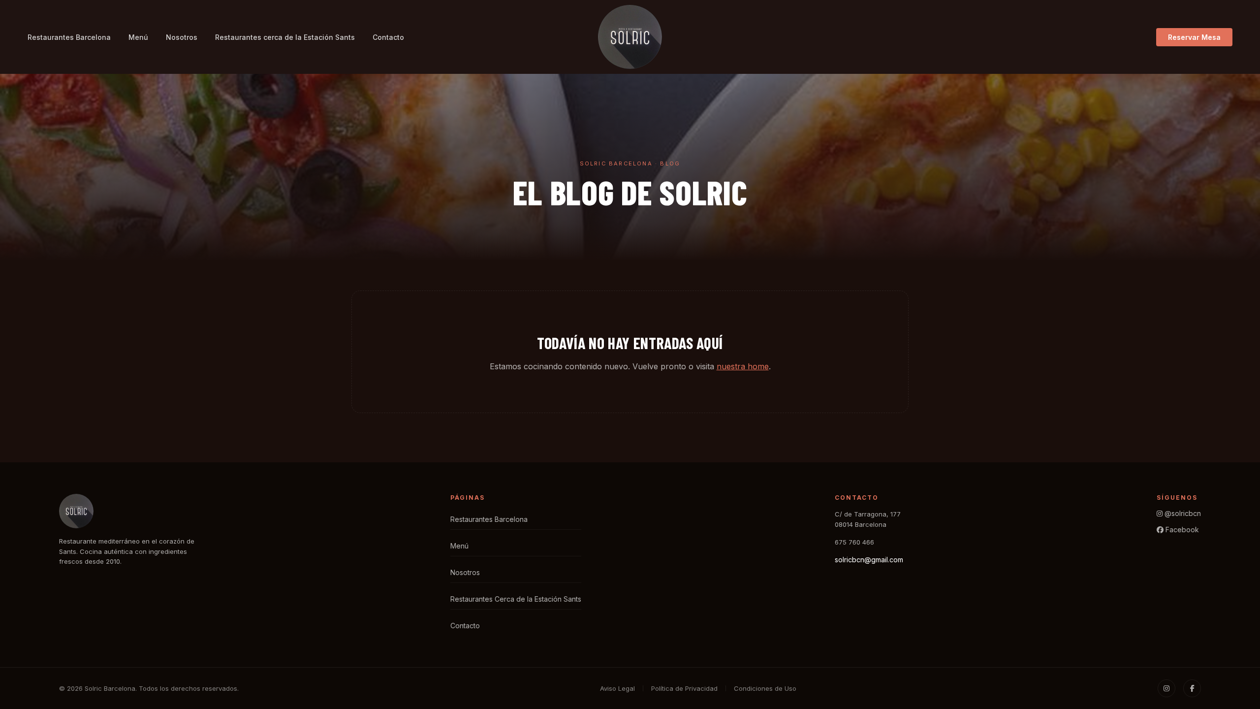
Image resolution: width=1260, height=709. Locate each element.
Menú (138, 37)
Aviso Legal (617, 688)
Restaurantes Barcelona (69, 37)
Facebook (1181, 529)
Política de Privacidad (684, 688)
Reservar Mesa (1194, 37)
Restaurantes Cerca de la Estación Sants (515, 599)
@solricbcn (1182, 513)
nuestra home (743, 366)
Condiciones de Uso (765, 688)
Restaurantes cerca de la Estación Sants (285, 37)
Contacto (388, 37)
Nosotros (181, 37)
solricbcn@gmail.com (869, 559)
